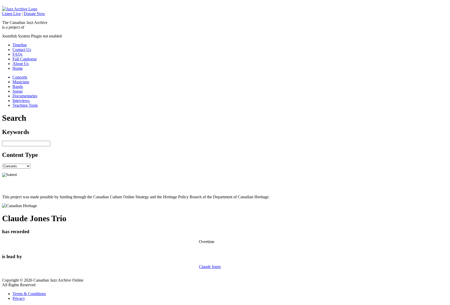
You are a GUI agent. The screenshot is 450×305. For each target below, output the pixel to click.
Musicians (20, 82)
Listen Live (11, 13)
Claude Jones (210, 266)
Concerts (19, 77)
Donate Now (34, 13)
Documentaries (24, 96)
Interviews (21, 100)
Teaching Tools (25, 105)
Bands (17, 86)
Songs (17, 91)
